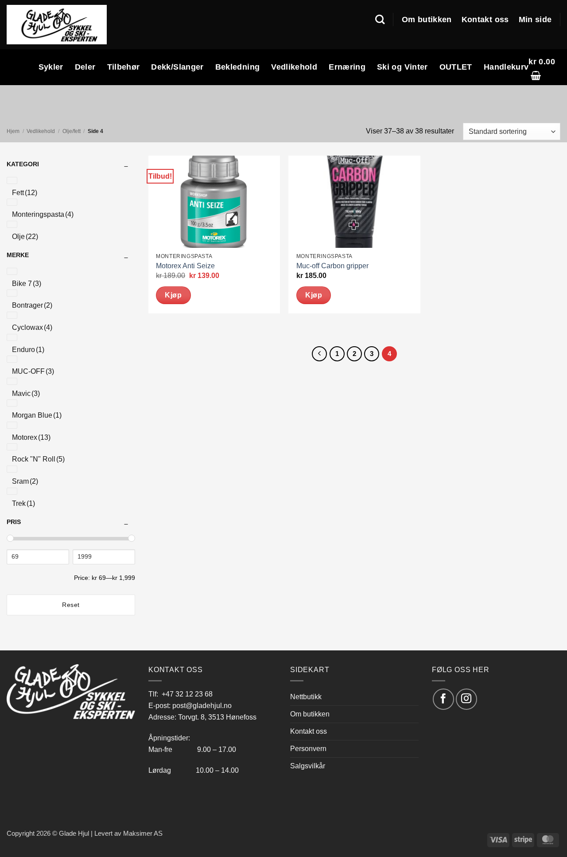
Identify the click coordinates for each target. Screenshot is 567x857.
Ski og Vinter (402, 67)
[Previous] (319, 353)
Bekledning (237, 67)
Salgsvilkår (307, 766)
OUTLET (455, 67)
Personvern (308, 748)
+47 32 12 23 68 (187, 694)
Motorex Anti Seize (185, 266)
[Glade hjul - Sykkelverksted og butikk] (57, 24)
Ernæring (347, 67)
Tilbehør (123, 67)
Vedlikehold (294, 67)
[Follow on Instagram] (466, 699)
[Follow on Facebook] (443, 699)
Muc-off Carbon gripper (332, 266)
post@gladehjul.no (202, 705)
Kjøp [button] (173, 295)
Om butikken (427, 19)
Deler (85, 67)
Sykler (51, 67)
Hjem (13, 131)
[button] (544, 67)
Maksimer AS (143, 833)
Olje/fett (71, 131)
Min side (535, 19)
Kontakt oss (485, 19)
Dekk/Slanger (177, 67)
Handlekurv (506, 67)
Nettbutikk (306, 696)
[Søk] (379, 19)
